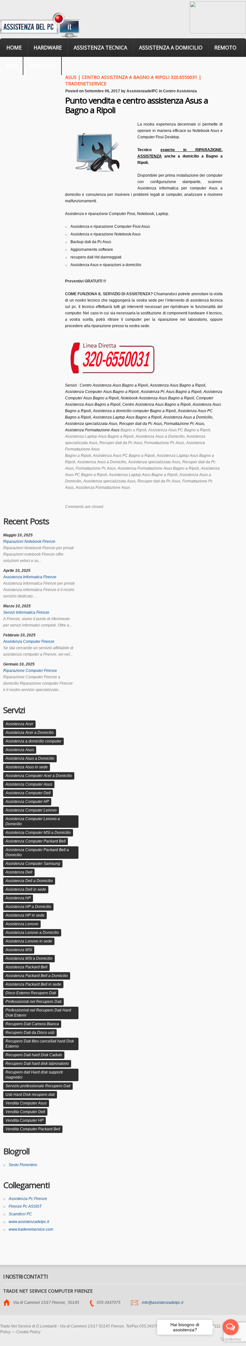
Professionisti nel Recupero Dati (33, 1001)
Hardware (48, 47)
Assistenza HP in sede (25, 915)
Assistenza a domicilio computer (33, 741)
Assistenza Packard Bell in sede (33, 984)
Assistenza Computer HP (27, 801)
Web (12, 65)
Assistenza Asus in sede (26, 767)
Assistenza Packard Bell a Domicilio (36, 975)
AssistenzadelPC (142, 91)
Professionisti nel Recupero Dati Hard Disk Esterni (38, 1013)
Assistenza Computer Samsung (32, 863)
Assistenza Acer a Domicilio (29, 732)
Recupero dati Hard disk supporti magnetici (34, 1075)
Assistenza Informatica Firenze (29, 577)
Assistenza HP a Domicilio (28, 906)
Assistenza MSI (18, 950)
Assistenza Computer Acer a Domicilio (38, 775)
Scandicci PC (20, 1214)
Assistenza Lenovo (21, 924)
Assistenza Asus (19, 750)
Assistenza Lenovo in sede (28, 941)
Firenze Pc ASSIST (25, 1206)
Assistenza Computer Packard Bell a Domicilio (37, 852)
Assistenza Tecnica (100, 47)
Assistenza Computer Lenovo (31, 810)
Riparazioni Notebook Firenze (29, 541)
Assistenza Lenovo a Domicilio (32, 932)
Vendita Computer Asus (26, 1103)
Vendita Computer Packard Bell (32, 1129)
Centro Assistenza (180, 91)
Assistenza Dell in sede (25, 889)
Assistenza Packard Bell (26, 967)
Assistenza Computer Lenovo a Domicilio (32, 821)
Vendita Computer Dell (25, 1112)
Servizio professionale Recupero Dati (37, 1086)
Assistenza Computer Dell (28, 793)
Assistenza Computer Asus (28, 784)
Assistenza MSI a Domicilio (29, 958)
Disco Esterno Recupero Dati (30, 993)
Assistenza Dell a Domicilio (29, 881)
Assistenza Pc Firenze (28, 1198)
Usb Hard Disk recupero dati (30, 1094)
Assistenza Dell (18, 872)
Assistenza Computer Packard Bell (35, 841)
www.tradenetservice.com (31, 1229)
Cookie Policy (28, 1332)
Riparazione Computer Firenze (30, 670)
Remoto (225, 47)
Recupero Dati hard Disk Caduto (33, 1055)
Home (14, 47)
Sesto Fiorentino (23, 1165)
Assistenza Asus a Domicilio (29, 758)
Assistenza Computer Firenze (28, 641)
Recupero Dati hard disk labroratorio (37, 1063)
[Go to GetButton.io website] (230, 1339)
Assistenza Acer (19, 724)
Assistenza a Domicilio (170, 47)
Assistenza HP (18, 898)
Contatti (42, 65)
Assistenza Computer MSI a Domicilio (38, 832)
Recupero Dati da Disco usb (29, 1032)
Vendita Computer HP (24, 1120)
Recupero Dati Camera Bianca (32, 1024)
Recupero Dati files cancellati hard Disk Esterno (39, 1044)
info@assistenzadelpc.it (162, 1302)
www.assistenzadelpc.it (29, 1221)
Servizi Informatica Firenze (26, 612)
